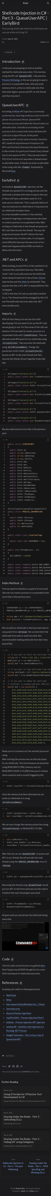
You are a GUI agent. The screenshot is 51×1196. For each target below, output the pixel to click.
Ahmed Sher (20, 1188)
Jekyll (23, 1191)
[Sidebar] (3, 3)
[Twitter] (9, 1066)
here (13, 171)
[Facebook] (13, 1066)
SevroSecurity (13, 1008)
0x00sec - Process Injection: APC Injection (25, 1022)
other (24, 281)
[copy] (48, 369)
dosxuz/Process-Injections (18, 1013)
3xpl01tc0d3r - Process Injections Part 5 (25, 1017)
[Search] (48, 3)
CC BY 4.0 (25, 1072)
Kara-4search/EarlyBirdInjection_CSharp (25, 1004)
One (41, 277)
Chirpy (31, 1191)
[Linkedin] (17, 1066)
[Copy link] (21, 1066)
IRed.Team (11, 995)
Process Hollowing (10, 80)
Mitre (16, 111)
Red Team (10, 1056)
